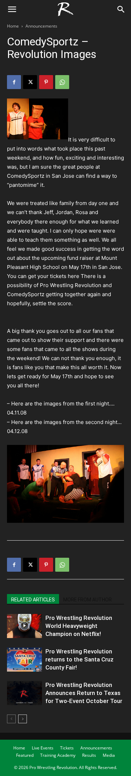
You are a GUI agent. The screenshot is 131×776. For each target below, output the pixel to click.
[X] (30, 82)
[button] (12, 9)
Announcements (41, 26)
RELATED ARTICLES (33, 599)
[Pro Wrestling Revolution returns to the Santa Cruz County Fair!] (24, 659)
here (73, 276)
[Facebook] (14, 82)
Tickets (67, 748)
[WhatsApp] (62, 82)
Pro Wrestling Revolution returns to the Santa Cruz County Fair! (79, 659)
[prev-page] (11, 719)
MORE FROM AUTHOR (87, 599)
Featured (25, 755)
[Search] (121, 9)
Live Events (42, 748)
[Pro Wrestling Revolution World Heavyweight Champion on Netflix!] (24, 626)
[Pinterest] (46, 82)
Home (13, 26)
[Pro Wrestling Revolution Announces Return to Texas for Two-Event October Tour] (24, 693)
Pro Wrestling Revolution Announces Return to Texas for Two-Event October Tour (83, 692)
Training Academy (57, 755)
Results (89, 755)
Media (109, 755)
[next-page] (22, 719)
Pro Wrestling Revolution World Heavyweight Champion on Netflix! (78, 625)
